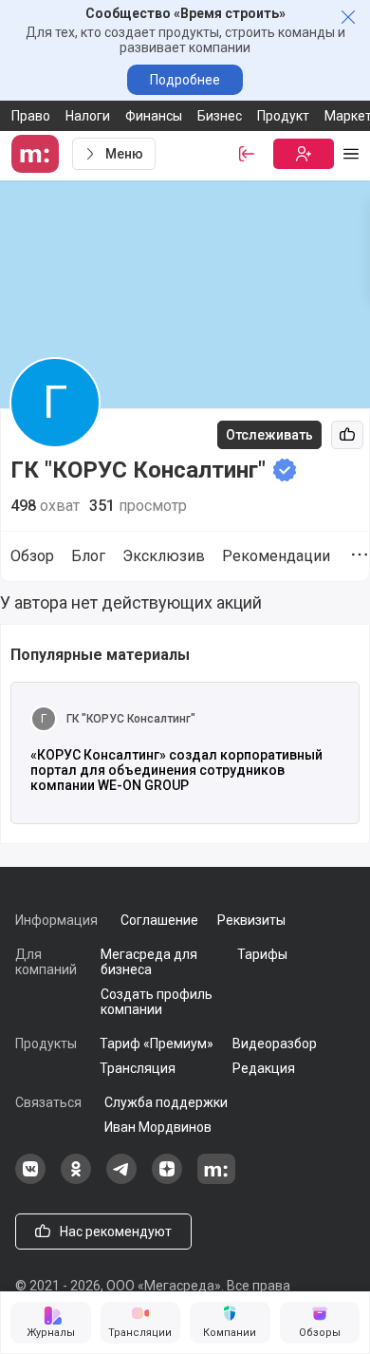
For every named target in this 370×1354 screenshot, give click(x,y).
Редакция (263, 1068)
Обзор (32, 556)
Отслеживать (269, 434)
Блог (88, 556)
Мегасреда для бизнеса (149, 962)
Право (30, 115)
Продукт (283, 115)
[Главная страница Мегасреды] (38, 154)
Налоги (87, 115)
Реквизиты (251, 920)
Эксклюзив (163, 556)
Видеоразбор (274, 1043)
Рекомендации (276, 556)
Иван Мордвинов (158, 1127)
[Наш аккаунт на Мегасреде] (216, 1179)
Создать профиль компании (157, 1002)
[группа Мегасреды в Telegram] (121, 1179)
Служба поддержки (166, 1102)
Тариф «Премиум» (156, 1043)
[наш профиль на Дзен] (167, 1179)
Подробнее (185, 79)
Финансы (153, 115)
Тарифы (262, 954)
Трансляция (138, 1068)
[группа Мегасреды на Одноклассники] (76, 1179)
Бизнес (219, 115)
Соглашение (159, 920)
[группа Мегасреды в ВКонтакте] (30, 1179)
